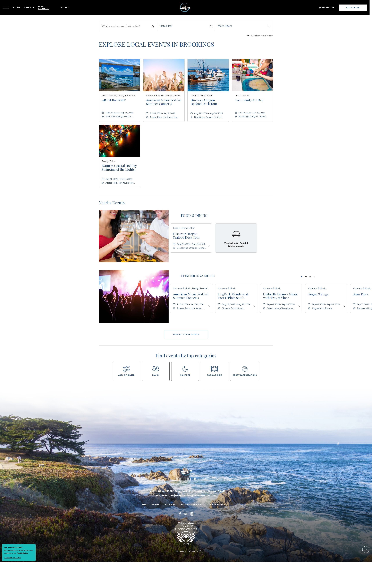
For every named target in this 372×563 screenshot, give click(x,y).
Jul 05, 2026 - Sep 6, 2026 (162, 110)
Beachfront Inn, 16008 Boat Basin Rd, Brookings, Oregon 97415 (186, 488)
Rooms (19, 6)
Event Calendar (46, 6)
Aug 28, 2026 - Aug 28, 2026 (208, 110)
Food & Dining (194, 212)
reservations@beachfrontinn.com (196, 492)
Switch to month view (260, 32)
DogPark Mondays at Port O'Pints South (233, 293)
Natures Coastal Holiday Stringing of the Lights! (119, 164)
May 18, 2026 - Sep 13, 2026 (119, 109)
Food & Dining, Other (201, 92)
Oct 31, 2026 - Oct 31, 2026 (118, 176)
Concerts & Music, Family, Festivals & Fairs (163, 92)
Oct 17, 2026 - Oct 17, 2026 (251, 109)
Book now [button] (352, 7)
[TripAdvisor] (185, 511)
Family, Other (109, 158)
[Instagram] (191, 511)
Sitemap (170, 501)
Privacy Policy (191, 501)
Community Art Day (249, 97)
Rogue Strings (318, 291)
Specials (32, 6)
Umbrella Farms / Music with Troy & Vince (280, 293)
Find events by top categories (186, 352)
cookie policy (22, 553)
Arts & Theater (242, 92)
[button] (186, 331)
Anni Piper (361, 291)
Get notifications (186, 548)
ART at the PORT (114, 97)
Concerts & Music (198, 273)
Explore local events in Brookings (156, 41)
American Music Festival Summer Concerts (163, 99)
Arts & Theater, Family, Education (118, 92)
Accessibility (216, 501)
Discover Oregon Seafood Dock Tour (204, 99)
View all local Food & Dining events (236, 241)
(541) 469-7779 (326, 6)
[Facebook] (180, 511)
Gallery (67, 6)
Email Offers (151, 501)
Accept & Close (12, 558)
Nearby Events (112, 200)
